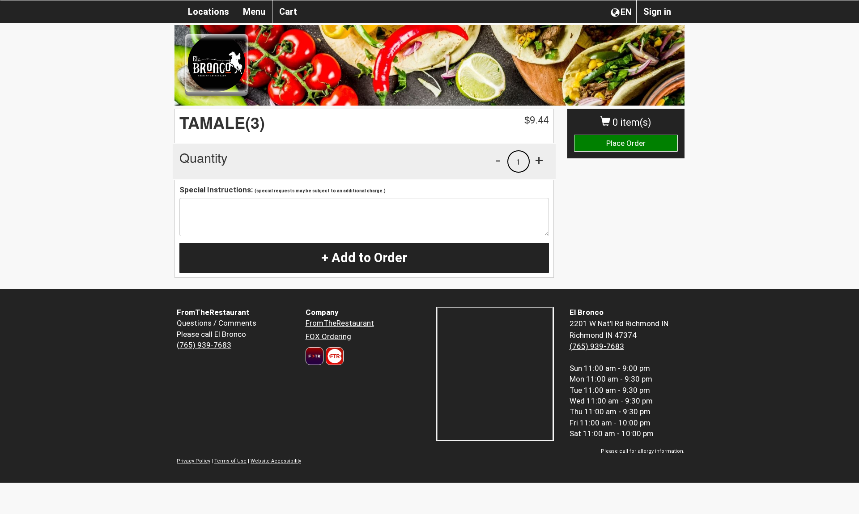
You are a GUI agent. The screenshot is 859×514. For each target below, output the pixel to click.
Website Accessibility (276, 461)
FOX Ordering (328, 336)
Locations (208, 11)
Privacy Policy (193, 461)
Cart (288, 11)
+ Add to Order (364, 257)
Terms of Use (230, 461)
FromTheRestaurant (340, 323)
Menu (254, 11)
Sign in (657, 11)
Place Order (626, 143)
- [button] (498, 160)
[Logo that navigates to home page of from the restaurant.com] (314, 356)
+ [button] (539, 160)
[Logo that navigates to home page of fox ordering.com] (333, 356)
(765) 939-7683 (204, 344)
